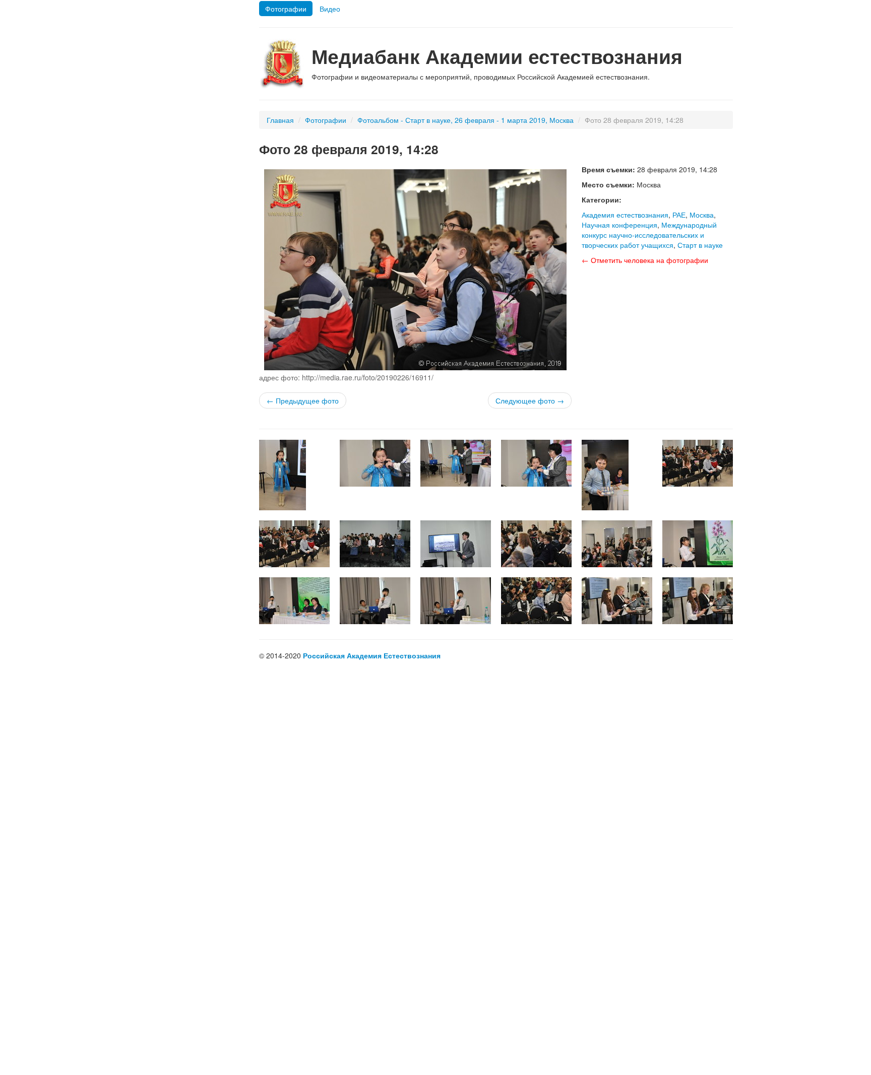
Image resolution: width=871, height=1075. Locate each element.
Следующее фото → (529, 400)
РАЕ (679, 215)
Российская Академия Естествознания (372, 655)
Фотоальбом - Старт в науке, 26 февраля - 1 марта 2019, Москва (465, 120)
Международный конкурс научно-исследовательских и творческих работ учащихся (649, 235)
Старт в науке (700, 245)
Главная (280, 120)
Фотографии (285, 9)
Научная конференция (619, 225)
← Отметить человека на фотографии (645, 260)
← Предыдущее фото (303, 400)
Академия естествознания (625, 215)
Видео (330, 9)
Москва (702, 215)
